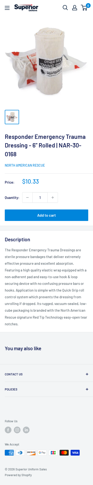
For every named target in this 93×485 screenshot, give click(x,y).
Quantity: (12, 197)
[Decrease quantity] (27, 197)
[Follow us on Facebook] (8, 430)
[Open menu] (7, 8)
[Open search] (65, 7)
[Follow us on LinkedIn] (26, 430)
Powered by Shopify (18, 475)
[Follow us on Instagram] (17, 430)
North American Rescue (25, 165)
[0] (84, 8)
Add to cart (46, 215)
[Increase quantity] (53, 197)
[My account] (74, 7)
